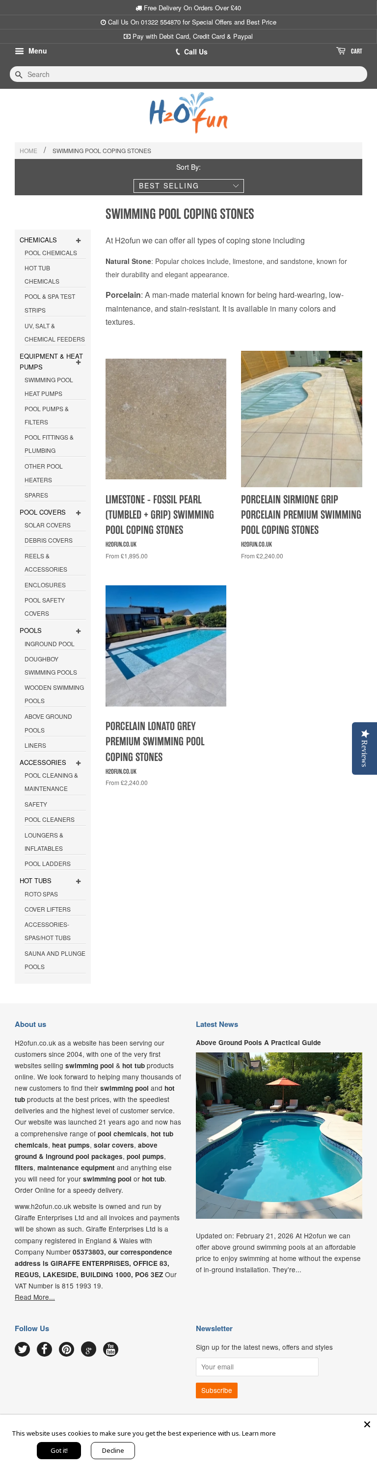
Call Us (196, 51)
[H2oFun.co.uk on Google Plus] (88, 1349)
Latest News (217, 1024)
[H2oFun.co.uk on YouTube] (110, 1349)
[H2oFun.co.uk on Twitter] (22, 1349)
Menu (37, 51)
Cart (356, 51)
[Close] (367, 1424)
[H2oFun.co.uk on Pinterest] (66, 1349)
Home (28, 150)
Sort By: (188, 167)
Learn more (259, 1433)
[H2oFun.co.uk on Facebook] (44, 1349)
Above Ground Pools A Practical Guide (258, 1042)
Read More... (35, 1297)
